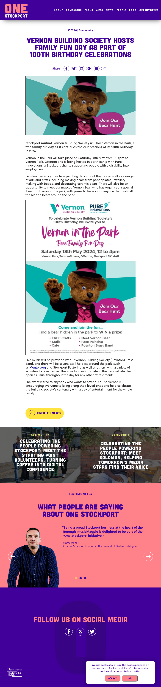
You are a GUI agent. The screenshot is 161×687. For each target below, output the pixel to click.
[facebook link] (69, 632)
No (129, 678)
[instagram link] (80, 632)
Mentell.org (37, 367)
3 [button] (85, 578)
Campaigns (74, 10)
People (121, 10)
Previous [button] (12, 556)
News (110, 10)
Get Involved (149, 10)
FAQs (132, 10)
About (58, 10)
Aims (99, 10)
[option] (80, 556)
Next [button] (148, 556)
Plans (89, 10)
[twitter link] (92, 632)
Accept (112, 678)
